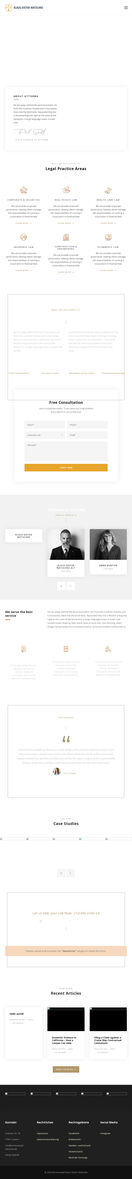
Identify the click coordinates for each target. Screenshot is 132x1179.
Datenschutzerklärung (48, 1139)
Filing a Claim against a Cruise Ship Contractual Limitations (107, 1040)
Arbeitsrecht (75, 1139)
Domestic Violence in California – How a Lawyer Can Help (64, 1040)
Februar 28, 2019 (58, 1049)
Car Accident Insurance (39, 848)
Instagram (105, 1133)
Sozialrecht (74, 1133)
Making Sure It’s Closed (66, 848)
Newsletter (69, 951)
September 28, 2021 (17, 1019)
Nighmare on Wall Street (118, 848)
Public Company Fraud (92, 846)
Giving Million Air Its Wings (13, 848)
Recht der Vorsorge (78, 1157)
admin (30, 1019)
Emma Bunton (108, 565)
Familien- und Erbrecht (79, 1145)
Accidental (40, 853)
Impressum (42, 1133)
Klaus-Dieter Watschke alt (66, 566)
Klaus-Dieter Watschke (23, 536)
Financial (13, 853)
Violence (119, 853)
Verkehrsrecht (75, 1151)
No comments (18, 1023)
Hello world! (17, 1013)
